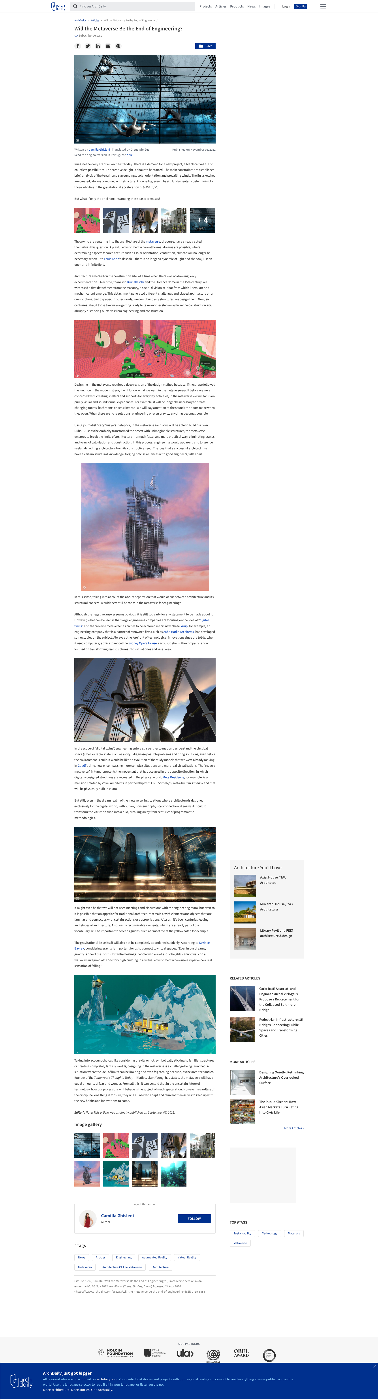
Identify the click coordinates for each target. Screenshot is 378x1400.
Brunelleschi (135, 282)
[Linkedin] (98, 46)
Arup (184, 626)
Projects (205, 6)
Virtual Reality (187, 1257)
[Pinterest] (118, 46)
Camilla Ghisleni (117, 1215)
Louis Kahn (111, 259)
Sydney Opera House (142, 643)
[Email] (108, 46)
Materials (294, 1233)
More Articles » (294, 1128)
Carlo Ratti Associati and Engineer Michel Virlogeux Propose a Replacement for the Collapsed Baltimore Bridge (279, 999)
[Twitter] (88, 46)
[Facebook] (77, 46)
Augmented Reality (154, 1257)
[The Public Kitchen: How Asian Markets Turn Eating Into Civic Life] (242, 1111)
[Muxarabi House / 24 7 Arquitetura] (245, 912)
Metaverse (240, 1243)
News (251, 6)
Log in (286, 6)
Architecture (160, 1267)
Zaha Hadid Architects (178, 632)
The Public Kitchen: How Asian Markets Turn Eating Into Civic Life (278, 1107)
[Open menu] (323, 6)
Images (264, 6)
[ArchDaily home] (58, 6)
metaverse (153, 241)
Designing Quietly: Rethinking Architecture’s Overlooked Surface (281, 1077)
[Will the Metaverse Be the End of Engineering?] (87, 1145)
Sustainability (242, 1233)
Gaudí (82, 765)
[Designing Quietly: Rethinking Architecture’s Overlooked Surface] (242, 1082)
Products (237, 6)
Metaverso (85, 1267)
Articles (221, 6)
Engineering (124, 1257)
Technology (269, 1233)
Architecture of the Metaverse (122, 1267)
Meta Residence (173, 777)
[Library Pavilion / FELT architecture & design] (245, 939)
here (130, 155)
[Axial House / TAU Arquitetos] (245, 886)
